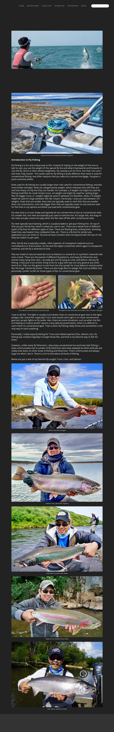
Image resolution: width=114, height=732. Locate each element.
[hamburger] (4, 6)
